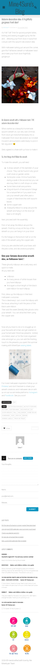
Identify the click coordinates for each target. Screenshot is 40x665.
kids (12, 415)
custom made (14, 409)
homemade (6, 415)
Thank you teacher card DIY (10, 533)
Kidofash (5, 565)
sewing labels (26, 345)
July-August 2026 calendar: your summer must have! (19, 529)
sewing (25, 415)
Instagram (33, 392)
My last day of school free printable (12, 537)
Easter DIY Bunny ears (27, 580)
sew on (18, 415)
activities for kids (15, 406)
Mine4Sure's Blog (20, 7)
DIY (15, 402)
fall (14, 412)
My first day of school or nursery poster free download (19, 525)
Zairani (4, 554)
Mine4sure (6, 663)
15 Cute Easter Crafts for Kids (12, 602)
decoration (25, 409)
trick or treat (19, 418)
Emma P (6, 27)
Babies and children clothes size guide (22, 565)
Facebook (9, 395)
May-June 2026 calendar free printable (14, 541)
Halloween (22, 412)
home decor (31, 412)
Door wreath (7, 412)
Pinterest (5, 386)
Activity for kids (30, 406)
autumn (5, 409)
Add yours (28, 458)
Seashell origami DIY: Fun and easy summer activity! (17, 557)
